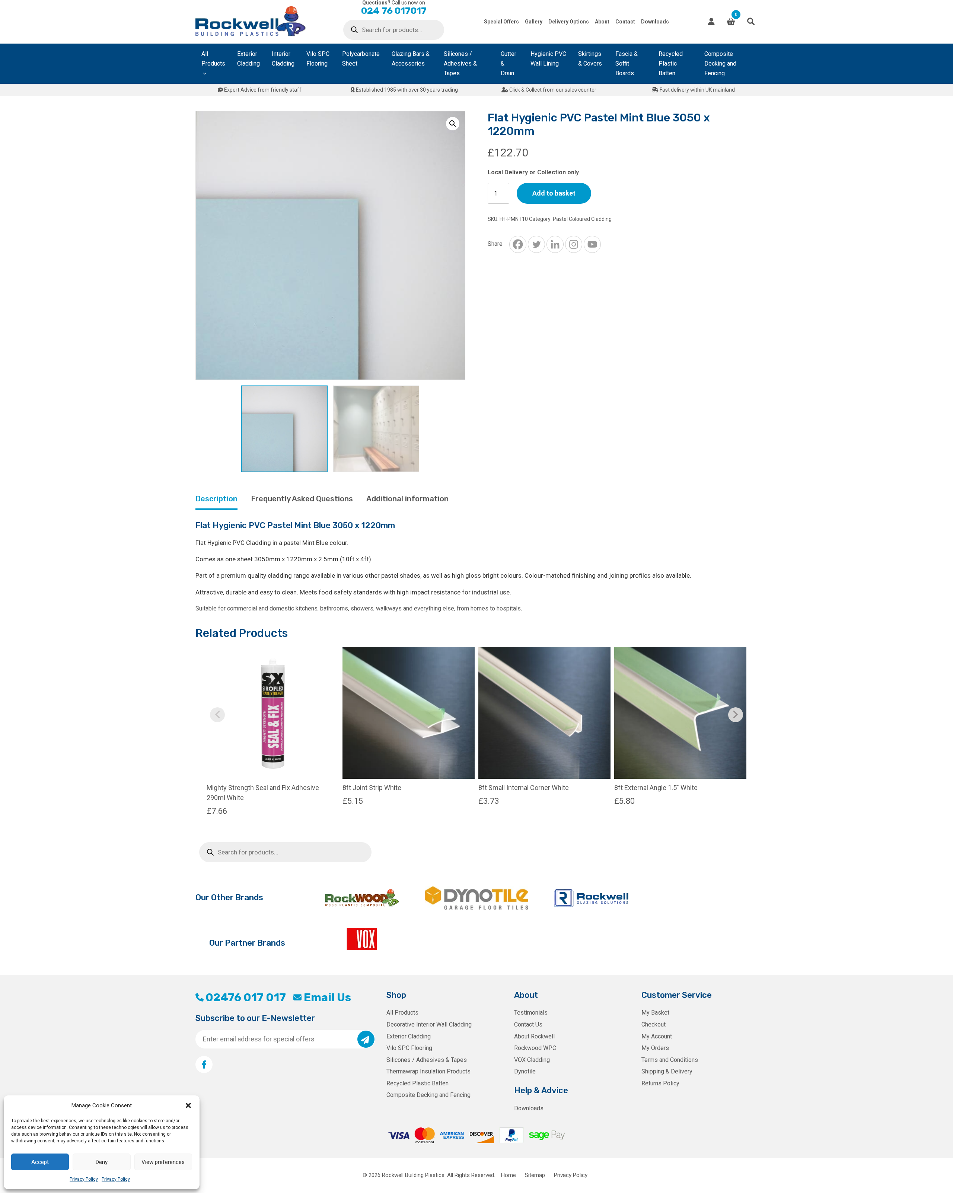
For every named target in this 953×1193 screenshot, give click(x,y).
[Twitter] (536, 244)
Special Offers (501, 22)
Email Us (327, 997)
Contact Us (528, 1024)
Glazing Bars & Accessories (411, 58)
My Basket (655, 1012)
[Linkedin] (555, 244)
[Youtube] (592, 244)
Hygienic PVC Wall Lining (548, 58)
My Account (656, 1036)
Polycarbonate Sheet (361, 58)
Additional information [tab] (407, 498)
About (602, 22)
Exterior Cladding (248, 58)
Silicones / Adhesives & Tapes (460, 63)
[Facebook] (517, 244)
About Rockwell (534, 1036)
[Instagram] (573, 244)
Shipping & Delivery (666, 1071)
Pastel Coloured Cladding (582, 219)
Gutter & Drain (508, 63)
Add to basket (554, 193)
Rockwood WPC (535, 1047)
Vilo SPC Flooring (317, 58)
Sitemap (535, 1175)
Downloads (655, 22)
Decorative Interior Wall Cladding (429, 1024)
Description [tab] (216, 498)
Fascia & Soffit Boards (626, 63)
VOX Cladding (532, 1059)
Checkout (653, 1024)
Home (508, 1175)
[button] (188, 1105)
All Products (213, 58)
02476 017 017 (245, 997)
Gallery (533, 22)
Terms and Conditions (669, 1059)
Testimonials (531, 1012)
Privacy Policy (84, 1179)
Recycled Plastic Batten (671, 63)
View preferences (163, 1162)
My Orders (655, 1047)
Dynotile (525, 1071)
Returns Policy (660, 1083)
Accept (40, 1162)
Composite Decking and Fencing (720, 63)
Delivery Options (568, 22)
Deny (102, 1162)
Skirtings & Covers (590, 58)
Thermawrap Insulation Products (428, 1071)
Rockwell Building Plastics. (414, 1175)
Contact (625, 22)
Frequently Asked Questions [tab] (302, 498)
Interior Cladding (283, 58)
